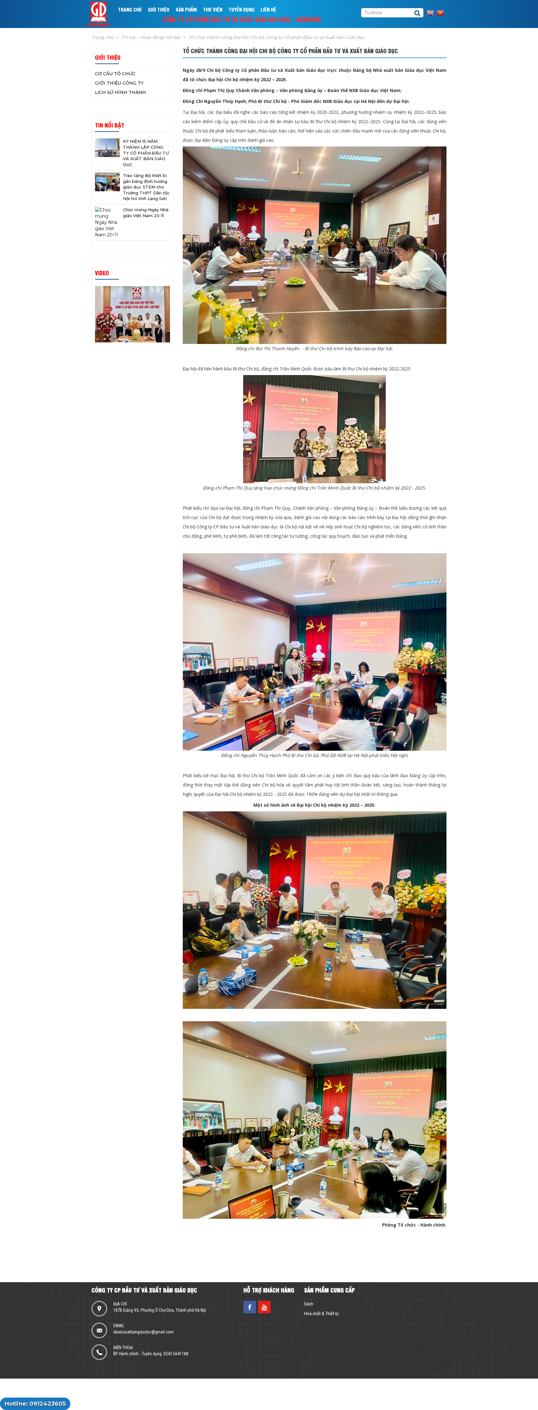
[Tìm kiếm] (417, 13)
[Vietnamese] (441, 12)
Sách (308, 1304)
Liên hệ (268, 9)
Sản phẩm (186, 9)
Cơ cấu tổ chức (115, 74)
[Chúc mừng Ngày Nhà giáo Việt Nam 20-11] (107, 222)
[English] (432, 12)
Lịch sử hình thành (120, 92)
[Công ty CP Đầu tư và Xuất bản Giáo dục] (102, 14)
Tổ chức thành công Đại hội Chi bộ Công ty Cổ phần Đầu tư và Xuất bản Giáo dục (276, 37)
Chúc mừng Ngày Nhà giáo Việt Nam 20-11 (145, 212)
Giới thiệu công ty (119, 83)
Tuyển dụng (241, 9)
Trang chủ (130, 9)
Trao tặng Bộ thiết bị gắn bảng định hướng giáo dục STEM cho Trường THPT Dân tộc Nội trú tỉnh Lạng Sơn (146, 187)
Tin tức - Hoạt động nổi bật (150, 37)
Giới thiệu (158, 9)
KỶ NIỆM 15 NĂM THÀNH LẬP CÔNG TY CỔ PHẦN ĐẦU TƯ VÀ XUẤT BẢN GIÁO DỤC (146, 153)
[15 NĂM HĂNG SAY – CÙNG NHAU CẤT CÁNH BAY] (132, 314)
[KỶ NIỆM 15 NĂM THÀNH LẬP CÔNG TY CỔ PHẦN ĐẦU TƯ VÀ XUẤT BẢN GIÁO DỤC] (107, 147)
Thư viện (212, 9)
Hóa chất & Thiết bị (321, 1313)
